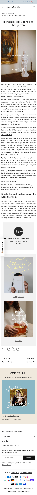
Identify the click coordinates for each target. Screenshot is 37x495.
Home (3, 13)
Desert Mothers (8, 196)
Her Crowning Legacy (10, 416)
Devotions (11, 13)
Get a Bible (18, 341)
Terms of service (28, 490)
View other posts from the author (18, 242)
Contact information (23, 493)
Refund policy (7, 490)
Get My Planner (18, 297)
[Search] (29, 7)
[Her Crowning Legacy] (18, 397)
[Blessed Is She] (13, 7)
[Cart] (34, 7)
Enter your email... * (9, 460)
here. (30, 218)
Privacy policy (17, 490)
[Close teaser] (5, 239)
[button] (2, 247)
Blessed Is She (14, 475)
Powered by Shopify (25, 475)
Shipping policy (11, 493)
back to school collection (24, 2)
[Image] (18, 275)
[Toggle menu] (3, 7)
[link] (9, 349)
